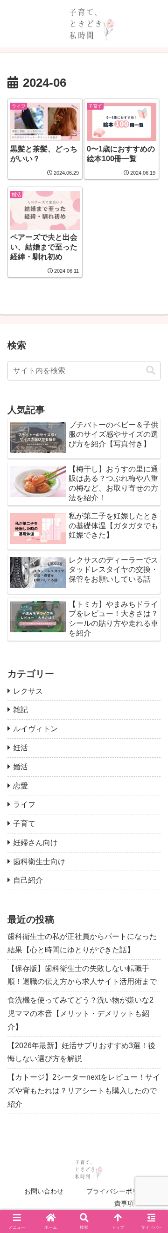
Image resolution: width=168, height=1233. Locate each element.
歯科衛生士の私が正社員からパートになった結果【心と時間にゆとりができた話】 (82, 943)
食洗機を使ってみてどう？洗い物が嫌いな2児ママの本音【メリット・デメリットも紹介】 (80, 1013)
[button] (150, 370)
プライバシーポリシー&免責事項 (124, 1197)
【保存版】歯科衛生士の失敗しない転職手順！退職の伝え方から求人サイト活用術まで (82, 975)
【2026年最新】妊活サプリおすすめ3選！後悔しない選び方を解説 (81, 1052)
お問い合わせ (43, 1191)
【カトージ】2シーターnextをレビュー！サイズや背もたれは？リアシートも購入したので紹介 (83, 1090)
